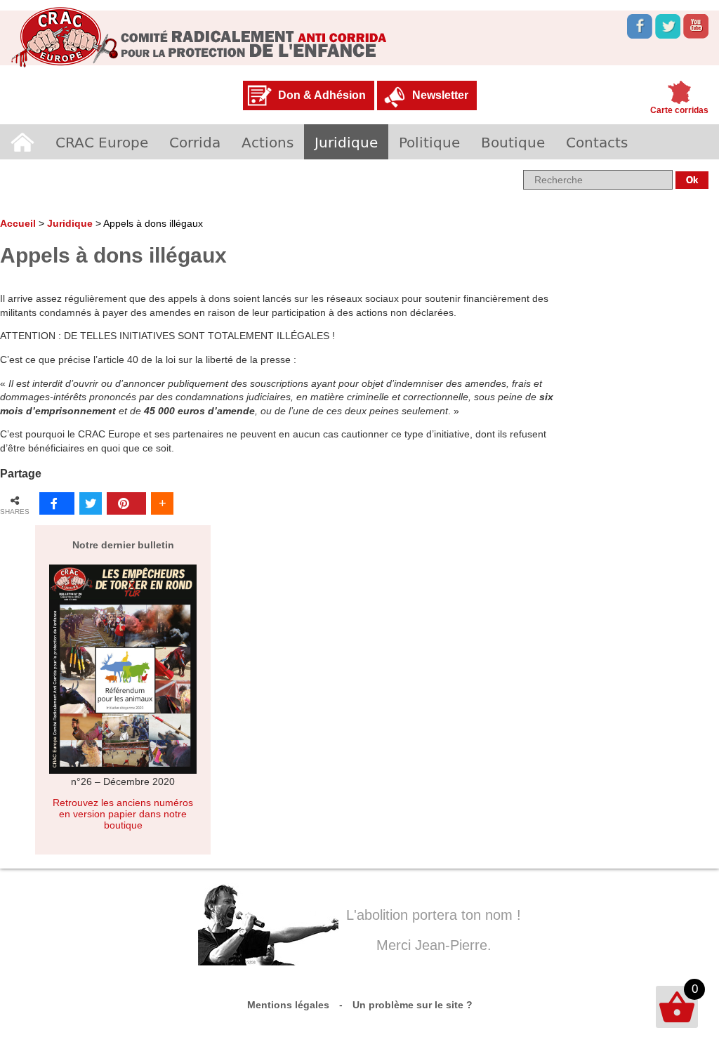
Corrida (194, 141)
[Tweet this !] (90, 503)
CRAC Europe (101, 141)
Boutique (513, 141)
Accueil (22, 141)
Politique (429, 141)
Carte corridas (679, 110)
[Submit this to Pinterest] (126, 503)
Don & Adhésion (322, 95)
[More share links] (162, 503)
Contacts (597, 141)
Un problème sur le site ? (412, 1004)
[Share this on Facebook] (56, 503)
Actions (267, 141)
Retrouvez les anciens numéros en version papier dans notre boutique (123, 814)
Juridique (346, 141)
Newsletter (440, 95)
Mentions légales (288, 1004)
